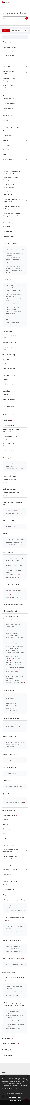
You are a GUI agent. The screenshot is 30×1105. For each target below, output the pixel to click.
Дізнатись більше (12, 1088)
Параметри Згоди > (15, 1100)
